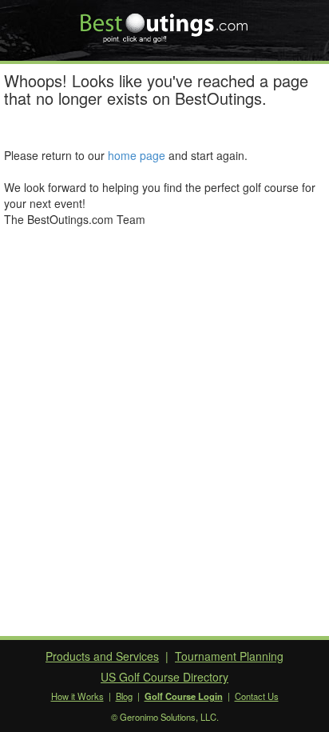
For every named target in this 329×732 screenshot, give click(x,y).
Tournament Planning (229, 656)
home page (136, 155)
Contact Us (257, 696)
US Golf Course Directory (164, 677)
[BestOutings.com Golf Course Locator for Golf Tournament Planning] (165, 22)
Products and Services (102, 656)
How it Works (77, 696)
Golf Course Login (184, 696)
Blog (124, 696)
